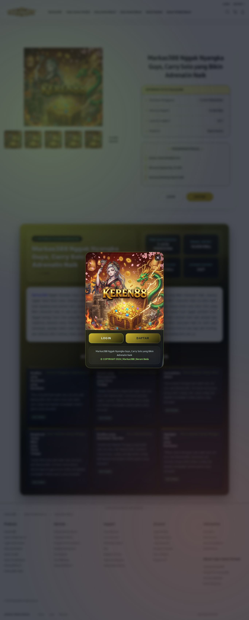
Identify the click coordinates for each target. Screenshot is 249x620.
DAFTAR (143, 338)
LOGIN (106, 338)
